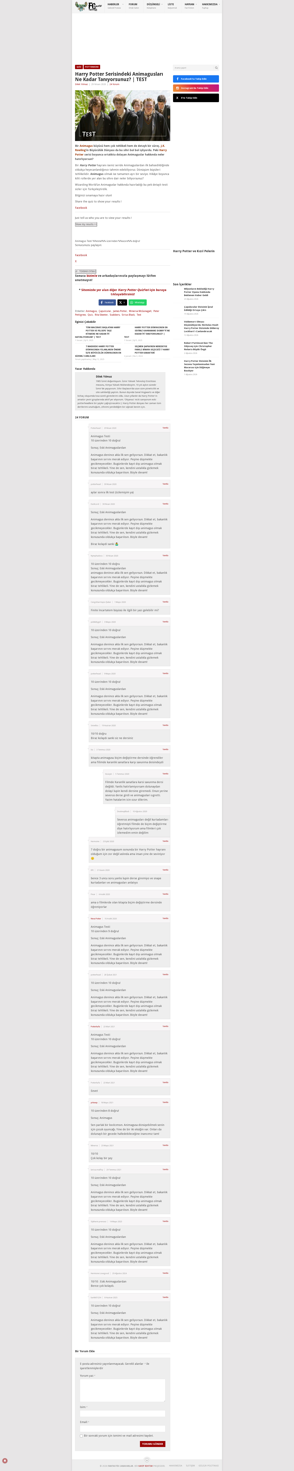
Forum (134, 6)
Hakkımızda (209, 6)
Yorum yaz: (87, 1375)
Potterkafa (95, 1026)
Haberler (114, 6)
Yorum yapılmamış (83, 359)
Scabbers (115, 314)
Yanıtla (165, 428)
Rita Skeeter (101, 314)
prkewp (94, 1102)
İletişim (190, 1465)
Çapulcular (105, 311)
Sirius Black (128, 314)
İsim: (83, 1407)
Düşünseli (153, 6)
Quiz (79, 67)
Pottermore (92, 67)
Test (139, 314)
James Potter (120, 311)
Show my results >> (86, 224)
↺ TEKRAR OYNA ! (85, 271)
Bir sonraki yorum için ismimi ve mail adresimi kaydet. (118, 1435)
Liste (172, 6)
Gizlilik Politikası (209, 1465)
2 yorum (127, 356)
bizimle (92, 276)
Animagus (91, 311)
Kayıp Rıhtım (145, 1466)
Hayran (189, 6)
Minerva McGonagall (140, 311)
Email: (84, 1422)
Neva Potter (96, 918)
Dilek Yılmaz (81, 84)
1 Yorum (78, 340)
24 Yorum (114, 84)
